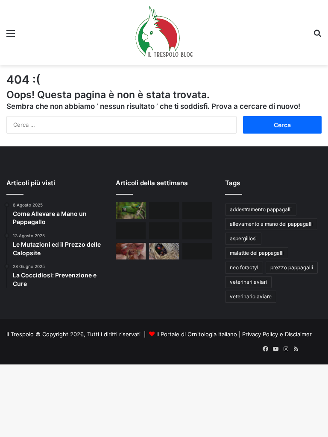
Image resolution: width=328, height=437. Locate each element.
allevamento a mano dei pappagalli (271, 224)
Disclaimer (298, 334)
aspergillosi (243, 238)
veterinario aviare (251, 296)
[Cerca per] (317, 36)
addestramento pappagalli (261, 209)
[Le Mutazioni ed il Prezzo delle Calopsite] (197, 230)
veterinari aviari (248, 282)
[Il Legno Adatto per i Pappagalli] (197, 210)
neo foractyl (244, 267)
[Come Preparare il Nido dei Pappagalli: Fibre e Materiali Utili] (164, 251)
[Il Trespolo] (164, 32)
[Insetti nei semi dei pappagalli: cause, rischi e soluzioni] (164, 210)
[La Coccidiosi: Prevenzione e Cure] (131, 230)
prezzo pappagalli (291, 267)
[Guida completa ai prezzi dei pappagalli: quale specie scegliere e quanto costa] (131, 210)
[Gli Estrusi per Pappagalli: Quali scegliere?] (197, 251)
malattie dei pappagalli (257, 253)
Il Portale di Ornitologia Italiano (196, 334)
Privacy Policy (260, 334)
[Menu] (10, 36)
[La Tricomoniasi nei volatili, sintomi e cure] (131, 251)
